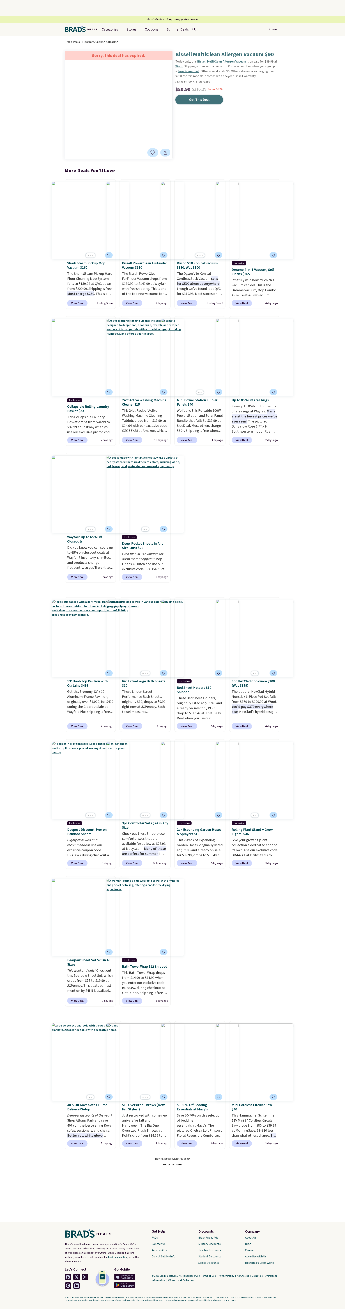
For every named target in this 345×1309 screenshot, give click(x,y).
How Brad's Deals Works (260, 1263)
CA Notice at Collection (181, 1280)
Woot (179, 66)
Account (274, 29)
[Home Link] (82, 29)
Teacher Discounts (209, 1250)
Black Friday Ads (208, 1237)
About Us (250, 1237)
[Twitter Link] (76, 1277)
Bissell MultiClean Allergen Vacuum (221, 61)
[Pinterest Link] (68, 1285)
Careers (249, 1250)
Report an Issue (172, 1164)
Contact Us (158, 1244)
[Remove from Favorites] (152, 152)
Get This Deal (199, 99)
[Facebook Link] (68, 1277)
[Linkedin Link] (76, 1285)
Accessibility (159, 1250)
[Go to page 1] (88, 255)
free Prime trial (188, 71)
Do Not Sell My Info (163, 1256)
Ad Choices (243, 1276)
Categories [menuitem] (110, 29)
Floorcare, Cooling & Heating (100, 42)
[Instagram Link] (85, 1277)
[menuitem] (177, 29)
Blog (248, 1244)
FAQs (155, 1237)
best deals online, (118, 1257)
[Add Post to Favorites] (273, 392)
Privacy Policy (226, 1276)
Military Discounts (209, 1244)
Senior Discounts (208, 1263)
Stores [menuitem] (131, 29)
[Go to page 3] (92, 255)
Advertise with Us (255, 1256)
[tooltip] (152, 152)
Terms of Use (208, 1276)
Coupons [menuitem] (151, 29)
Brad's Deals (72, 42)
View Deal (77, 303)
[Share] (165, 153)
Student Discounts (209, 1256)
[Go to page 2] (90, 255)
